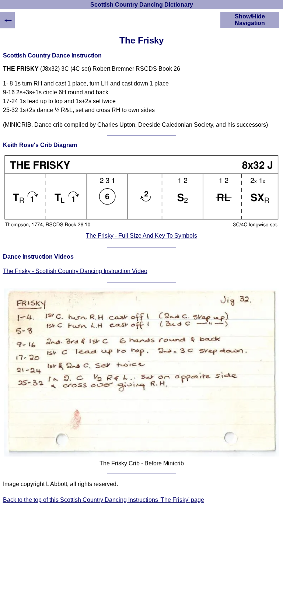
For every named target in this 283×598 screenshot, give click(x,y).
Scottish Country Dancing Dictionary (141, 4)
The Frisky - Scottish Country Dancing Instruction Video (75, 271)
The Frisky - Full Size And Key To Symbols (141, 235)
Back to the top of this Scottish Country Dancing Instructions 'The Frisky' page (103, 500)
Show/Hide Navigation (250, 19)
